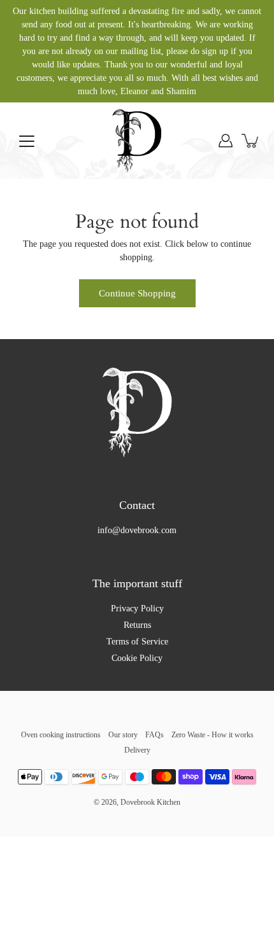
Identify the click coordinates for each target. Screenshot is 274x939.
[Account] (225, 140)
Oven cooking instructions (61, 734)
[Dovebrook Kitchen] (137, 140)
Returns (137, 625)
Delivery (137, 750)
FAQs (154, 734)
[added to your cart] (251, 140)
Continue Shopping (137, 293)
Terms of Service (137, 641)
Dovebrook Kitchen (150, 802)
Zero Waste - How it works (212, 734)
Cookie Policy (137, 658)
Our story (123, 734)
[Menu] (27, 141)
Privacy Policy (137, 608)
